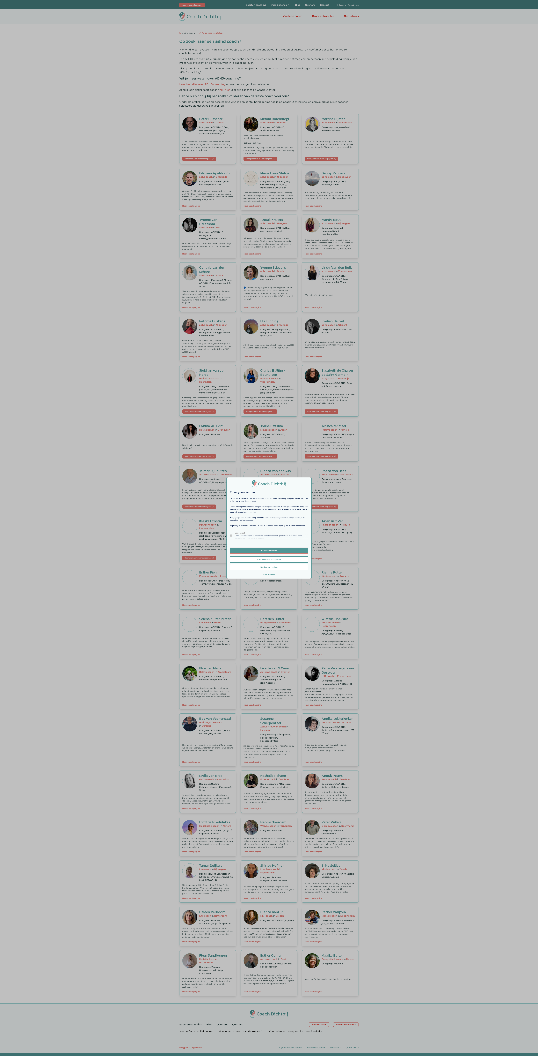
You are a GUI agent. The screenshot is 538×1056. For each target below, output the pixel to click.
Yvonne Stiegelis (273, 267)
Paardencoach (207, 524)
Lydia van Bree (210, 775)
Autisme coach (207, 474)
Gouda (220, 122)
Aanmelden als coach (346, 1024)
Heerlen (281, 122)
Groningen (224, 429)
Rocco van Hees (334, 470)
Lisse (223, 576)
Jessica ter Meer (334, 426)
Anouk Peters (332, 775)
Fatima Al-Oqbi (211, 426)
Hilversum (266, 730)
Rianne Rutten (333, 572)
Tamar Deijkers (210, 865)
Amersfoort (226, 474)
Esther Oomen (271, 955)
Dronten (285, 672)
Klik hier (224, 89)
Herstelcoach (206, 429)
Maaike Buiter (332, 955)
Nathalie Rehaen (273, 775)
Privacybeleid (268, 574)
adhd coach (206, 122)
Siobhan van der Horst (212, 372)
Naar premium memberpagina (198, 159)
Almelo (345, 429)
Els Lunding (269, 321)
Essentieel (240, 533)
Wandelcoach (268, 825)
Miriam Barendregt (274, 118)
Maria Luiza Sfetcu (274, 173)
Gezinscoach (206, 779)
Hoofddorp (205, 381)
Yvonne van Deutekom (208, 221)
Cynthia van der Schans (211, 269)
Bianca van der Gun (275, 470)
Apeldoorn (285, 622)
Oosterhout (346, 474)
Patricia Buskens (212, 321)
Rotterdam (220, 915)
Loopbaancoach (269, 869)
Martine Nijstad (334, 118)
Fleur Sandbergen (213, 955)
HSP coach (328, 676)
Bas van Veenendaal (215, 718)
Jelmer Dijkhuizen (213, 470)
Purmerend (206, 962)
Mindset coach (268, 429)
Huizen (350, 959)
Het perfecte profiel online (195, 1031)
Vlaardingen (267, 381)
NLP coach (266, 915)
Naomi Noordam (273, 822)
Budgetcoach (268, 622)
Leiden (280, 915)
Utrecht (342, 324)
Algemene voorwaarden (290, 1047)
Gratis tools (351, 16)
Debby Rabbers (333, 173)
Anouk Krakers (271, 219)
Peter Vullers (332, 822)
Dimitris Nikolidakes (214, 822)
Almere (227, 825)
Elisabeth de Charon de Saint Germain (337, 372)
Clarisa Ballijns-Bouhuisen (272, 372)
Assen (283, 429)
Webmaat (334, 1047)
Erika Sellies (331, 865)
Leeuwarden (206, 528)
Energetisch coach (332, 959)
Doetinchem (347, 915)
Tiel (218, 227)
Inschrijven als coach (192, 5)
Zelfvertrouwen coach (273, 726)
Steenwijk (343, 378)
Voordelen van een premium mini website (295, 1031)
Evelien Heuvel (333, 321)
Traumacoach (329, 429)
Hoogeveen (344, 176)
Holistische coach (209, 378)
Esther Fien (208, 572)
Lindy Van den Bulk (337, 267)
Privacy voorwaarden (315, 1047)
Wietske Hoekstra (335, 618)
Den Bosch (285, 779)
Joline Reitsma (271, 426)
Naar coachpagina (191, 206)
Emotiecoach (329, 474)
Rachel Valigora (334, 912)
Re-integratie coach (210, 722)
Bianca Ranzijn (272, 912)
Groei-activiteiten (323, 16)
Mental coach (329, 915)
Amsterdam (345, 122)
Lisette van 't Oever (275, 668)
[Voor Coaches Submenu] (289, 5)
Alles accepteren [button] (269, 550)
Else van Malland (212, 668)
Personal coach (269, 378)
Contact (324, 5)
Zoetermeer (345, 271)
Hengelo (282, 223)
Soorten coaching (256, 5)
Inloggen (341, 5)
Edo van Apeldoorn (214, 173)
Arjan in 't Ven (333, 521)
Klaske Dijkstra (210, 521)
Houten (285, 474)
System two (350, 1047)
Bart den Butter (272, 618)
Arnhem (344, 576)
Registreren (353, 5)
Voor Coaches (279, 5)
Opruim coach (330, 825)
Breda (219, 275)
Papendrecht (268, 872)
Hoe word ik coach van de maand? (241, 1031)
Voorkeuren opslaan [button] (269, 567)
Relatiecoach (206, 672)
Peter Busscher (210, 118)
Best (283, 959)
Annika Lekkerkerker (337, 718)
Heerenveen (329, 626)
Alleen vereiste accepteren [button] (269, 559)
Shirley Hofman (272, 865)
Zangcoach (328, 378)
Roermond (347, 825)
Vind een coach (292, 16)
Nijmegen (282, 176)
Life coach (205, 622)
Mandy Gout (331, 219)
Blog (297, 5)
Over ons (310, 5)
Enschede (221, 176)
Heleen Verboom (212, 912)
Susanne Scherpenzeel (270, 720)
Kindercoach (329, 576)
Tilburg (346, 524)
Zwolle (343, 869)
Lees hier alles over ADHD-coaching (202, 84)
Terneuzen (286, 825)
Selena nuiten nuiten (215, 618)
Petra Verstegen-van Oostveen (338, 670)
